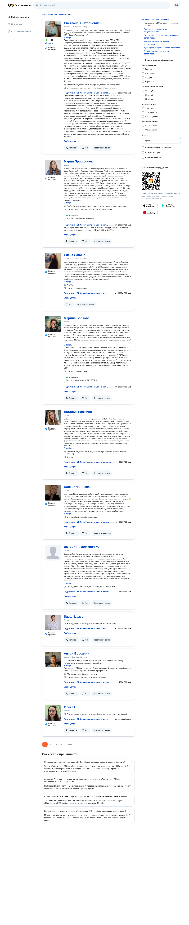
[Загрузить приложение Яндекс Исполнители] (161, 181)
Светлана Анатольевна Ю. (84, 23)
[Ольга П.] (53, 713)
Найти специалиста (20, 17)
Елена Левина (74, 255)
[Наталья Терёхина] (53, 417)
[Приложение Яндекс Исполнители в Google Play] (168, 205)
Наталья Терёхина (78, 411)
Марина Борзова (76, 318)
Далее (69, 744)
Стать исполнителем (21, 31)
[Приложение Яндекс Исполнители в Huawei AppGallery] (149, 212)
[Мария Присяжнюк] (53, 167)
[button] (71, 148)
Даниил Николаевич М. (81, 547)
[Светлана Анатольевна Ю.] (53, 29)
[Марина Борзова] (53, 324)
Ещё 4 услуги (70, 141)
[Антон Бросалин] (53, 659)
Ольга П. (70, 707)
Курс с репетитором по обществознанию (162, 47)
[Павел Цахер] (53, 622)
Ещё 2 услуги (70, 298)
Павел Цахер (73, 616)
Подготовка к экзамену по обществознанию (155, 30)
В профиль (69, 37)
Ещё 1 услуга (70, 466)
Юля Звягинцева (77, 487)
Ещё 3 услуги (70, 234)
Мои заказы (16, 24)
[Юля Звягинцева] (53, 493)
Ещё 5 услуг (69, 724)
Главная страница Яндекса (9, 5)
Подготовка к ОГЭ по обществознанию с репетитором (162, 36)
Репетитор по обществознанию (155, 19)
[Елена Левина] (53, 261)
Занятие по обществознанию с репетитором (157, 42)
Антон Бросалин (76, 653)
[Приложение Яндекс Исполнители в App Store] (149, 205)
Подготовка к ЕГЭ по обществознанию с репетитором (87, 93)
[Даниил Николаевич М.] (53, 552)
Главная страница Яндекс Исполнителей (19, 5)
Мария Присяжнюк (78, 161)
